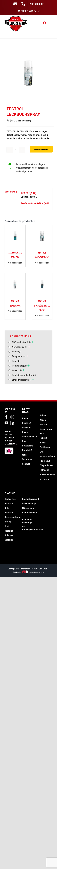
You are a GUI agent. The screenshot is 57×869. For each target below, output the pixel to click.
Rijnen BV (26, 422)
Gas (24, 440)
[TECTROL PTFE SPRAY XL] (15, 226)
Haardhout (45, 460)
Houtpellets (19, 365)
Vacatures (27, 459)
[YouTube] (6, 423)
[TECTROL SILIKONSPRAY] (15, 275)
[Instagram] (12, 417)
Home (25, 418)
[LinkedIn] (12, 423)
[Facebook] (6, 417)
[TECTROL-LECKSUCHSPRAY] (28, 73)
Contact (26, 463)
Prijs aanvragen (41, 149)
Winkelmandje (29, 503)
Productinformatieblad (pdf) (34, 203)
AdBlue (16, 351)
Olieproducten (46, 465)
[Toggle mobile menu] (50, 23)
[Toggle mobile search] (44, 23)
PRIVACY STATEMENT (40, 568)
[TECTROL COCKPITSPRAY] (42, 226)
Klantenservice (29, 512)
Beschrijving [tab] (11, 191)
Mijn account (28, 507)
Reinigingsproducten (24, 374)
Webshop (26, 427)
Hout (16, 360)
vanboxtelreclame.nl (36, 572)
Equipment (18, 356)
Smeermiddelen (21, 379)
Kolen (16, 370)
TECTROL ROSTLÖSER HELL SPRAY (42, 305)
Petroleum (45, 469)
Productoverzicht (30, 498)
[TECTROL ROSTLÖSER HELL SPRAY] (42, 275)
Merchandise (19, 346)
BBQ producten (21, 342)
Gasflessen (45, 447)
